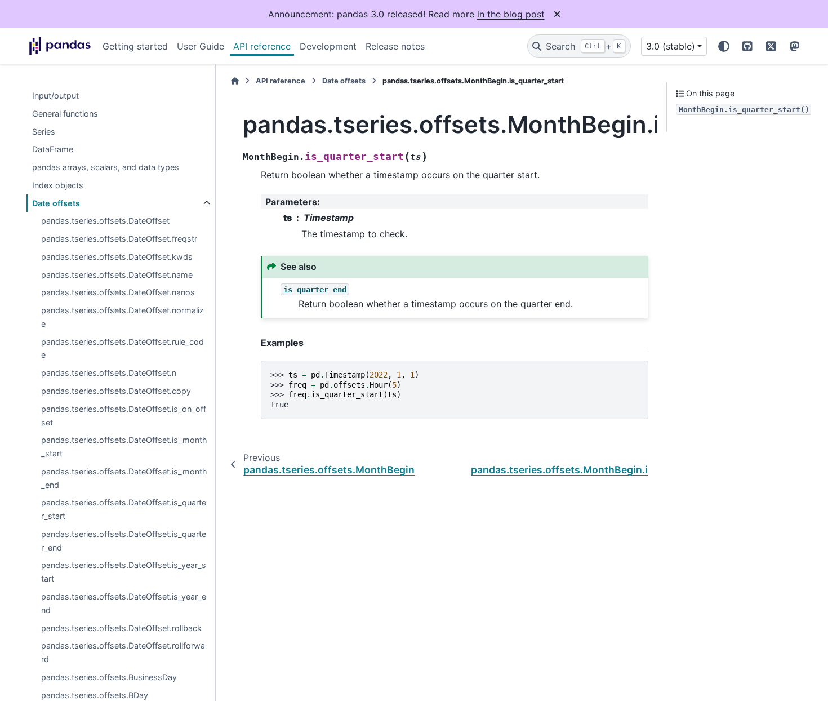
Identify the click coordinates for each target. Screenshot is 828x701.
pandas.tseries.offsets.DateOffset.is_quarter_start (123, 509)
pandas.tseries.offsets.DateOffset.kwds (117, 256)
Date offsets (56, 203)
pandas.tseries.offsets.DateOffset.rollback (121, 628)
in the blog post (511, 14)
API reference (262, 46)
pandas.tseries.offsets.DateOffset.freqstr (119, 239)
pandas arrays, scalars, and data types (105, 167)
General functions (65, 113)
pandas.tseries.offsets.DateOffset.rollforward (123, 652)
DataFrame (52, 149)
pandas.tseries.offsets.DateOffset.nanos (118, 293)
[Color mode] (724, 46)
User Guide (200, 46)
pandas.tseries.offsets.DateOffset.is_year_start (123, 572)
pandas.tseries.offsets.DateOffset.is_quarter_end (123, 540)
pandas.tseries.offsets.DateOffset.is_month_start (124, 447)
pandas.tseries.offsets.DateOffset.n (108, 373)
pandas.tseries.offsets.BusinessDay (109, 677)
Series (43, 131)
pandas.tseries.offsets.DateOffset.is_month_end (124, 478)
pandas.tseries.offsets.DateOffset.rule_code (122, 348)
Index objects (57, 185)
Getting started (135, 46)
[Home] (235, 81)
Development (328, 46)
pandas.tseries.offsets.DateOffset (105, 221)
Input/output (55, 95)
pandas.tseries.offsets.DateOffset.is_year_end (123, 603)
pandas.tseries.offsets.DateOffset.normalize (122, 317)
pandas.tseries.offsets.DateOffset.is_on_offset (123, 415)
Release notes (395, 46)
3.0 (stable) (670, 46)
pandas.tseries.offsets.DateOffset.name (117, 274)
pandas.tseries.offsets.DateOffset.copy (116, 391)
